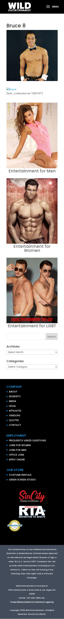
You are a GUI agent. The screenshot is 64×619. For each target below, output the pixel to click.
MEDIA (12, 401)
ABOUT (13, 391)
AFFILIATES (15, 410)
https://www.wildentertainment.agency (32, 602)
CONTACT (15, 425)
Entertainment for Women (32, 248)
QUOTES (14, 420)
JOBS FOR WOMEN (20, 445)
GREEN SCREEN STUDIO (22, 479)
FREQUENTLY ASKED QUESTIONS (27, 440)
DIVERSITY (15, 396)
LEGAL (12, 406)
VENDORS (14, 415)
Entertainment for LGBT (32, 326)
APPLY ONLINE (17, 459)
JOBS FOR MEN (17, 450)
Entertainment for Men (32, 171)
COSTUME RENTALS (20, 475)
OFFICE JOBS (16, 454)
